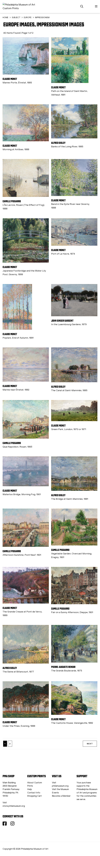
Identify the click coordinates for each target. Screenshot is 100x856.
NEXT (90, 743)
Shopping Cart (34, 796)
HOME (5, 17)
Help (29, 789)
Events (55, 792)
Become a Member (61, 796)
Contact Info (33, 792)
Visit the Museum (60, 789)
